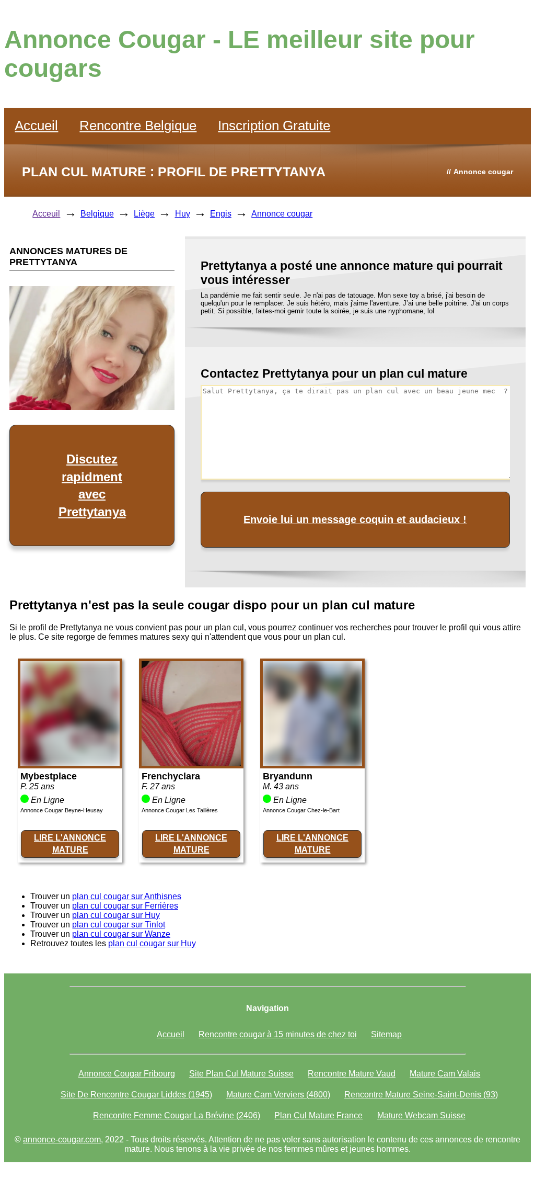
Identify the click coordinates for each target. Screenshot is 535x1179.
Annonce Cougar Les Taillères (180, 810)
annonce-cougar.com (62, 1139)
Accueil (36, 125)
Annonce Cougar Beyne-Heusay (61, 810)
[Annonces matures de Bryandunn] (312, 762)
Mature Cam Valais (445, 1073)
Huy (182, 213)
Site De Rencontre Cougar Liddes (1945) (136, 1094)
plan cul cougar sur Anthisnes (126, 896)
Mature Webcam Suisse (421, 1115)
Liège (144, 213)
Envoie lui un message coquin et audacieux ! (355, 519)
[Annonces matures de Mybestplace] (70, 762)
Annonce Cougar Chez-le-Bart (301, 810)
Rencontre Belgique (137, 125)
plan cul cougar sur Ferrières (125, 905)
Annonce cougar (281, 213)
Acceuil (46, 213)
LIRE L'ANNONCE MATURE (70, 843)
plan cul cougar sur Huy (116, 915)
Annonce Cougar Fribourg (126, 1073)
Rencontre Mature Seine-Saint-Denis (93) (421, 1094)
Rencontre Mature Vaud (352, 1073)
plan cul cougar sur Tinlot (118, 924)
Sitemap (386, 1034)
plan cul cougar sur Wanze (121, 933)
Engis (220, 213)
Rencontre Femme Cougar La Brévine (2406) (176, 1115)
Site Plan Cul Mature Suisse (241, 1073)
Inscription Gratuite (274, 125)
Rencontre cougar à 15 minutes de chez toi (278, 1034)
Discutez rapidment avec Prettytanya (92, 485)
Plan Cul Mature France (318, 1115)
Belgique (97, 213)
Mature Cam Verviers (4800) (278, 1094)
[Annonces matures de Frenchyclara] (191, 762)
